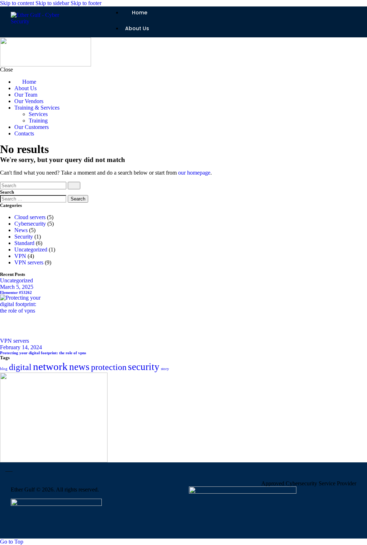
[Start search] (74, 185)
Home (139, 12)
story (165, 369)
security (143, 366)
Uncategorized (30, 249)
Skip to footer (86, 3)
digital (20, 367)
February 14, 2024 (21, 347)
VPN (20, 256)
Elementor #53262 (16, 292)
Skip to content (17, 3)
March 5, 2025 (16, 287)
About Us (137, 28)
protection (109, 367)
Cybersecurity (30, 224)
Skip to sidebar (52, 3)
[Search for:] (34, 198)
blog (4, 369)
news (79, 366)
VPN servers (28, 262)
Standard (24, 243)
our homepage (194, 173)
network (50, 366)
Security (23, 237)
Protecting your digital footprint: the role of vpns (43, 353)
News (21, 230)
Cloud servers (30, 217)
